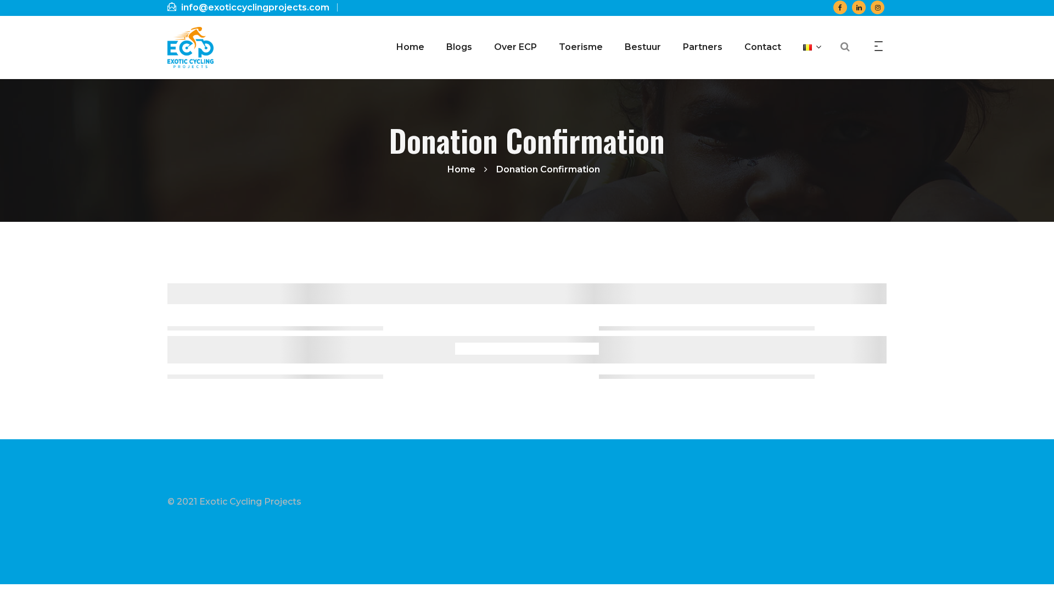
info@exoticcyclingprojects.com (254, 7)
